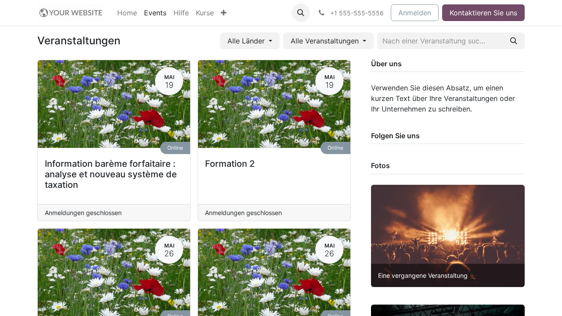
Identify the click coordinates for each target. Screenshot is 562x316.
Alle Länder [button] (247, 40)
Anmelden (414, 12)
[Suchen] (514, 40)
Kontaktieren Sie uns (483, 12)
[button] (301, 13)
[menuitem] (127, 13)
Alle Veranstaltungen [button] (326, 40)
